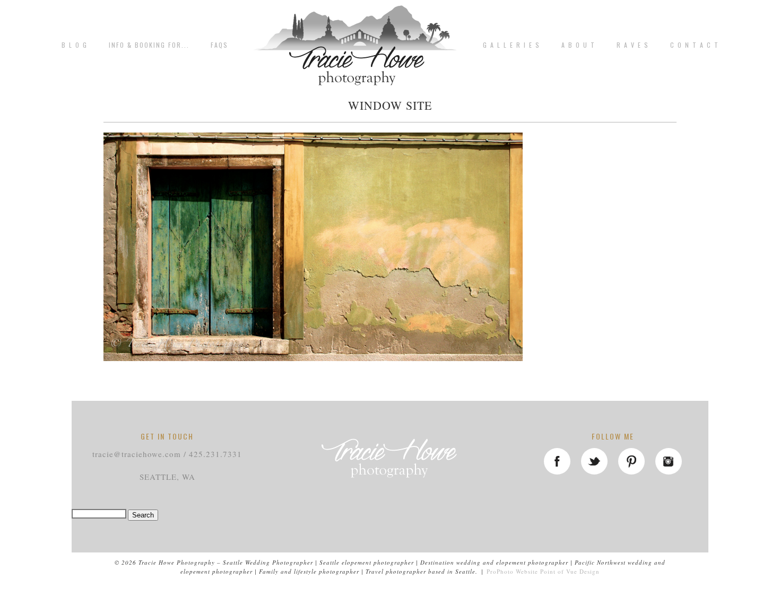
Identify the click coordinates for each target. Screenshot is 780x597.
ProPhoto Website (512, 571)
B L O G (75, 45)
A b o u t (578, 45)
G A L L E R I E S (511, 45)
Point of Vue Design (570, 571)
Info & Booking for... (149, 45)
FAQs (219, 45)
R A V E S (633, 45)
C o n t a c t (694, 45)
